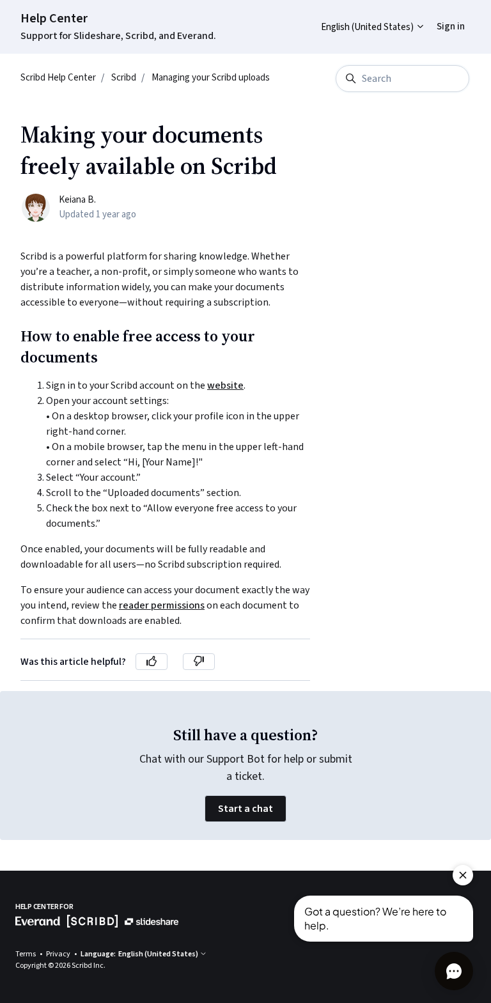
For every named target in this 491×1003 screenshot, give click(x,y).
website (225, 385)
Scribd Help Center (58, 77)
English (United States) (368, 27)
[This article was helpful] (152, 661)
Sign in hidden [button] (441, 17)
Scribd (123, 77)
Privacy (59, 954)
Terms (26, 954)
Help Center (54, 18)
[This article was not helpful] (199, 661)
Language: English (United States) (140, 954)
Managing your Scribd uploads (211, 77)
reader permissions (162, 605)
